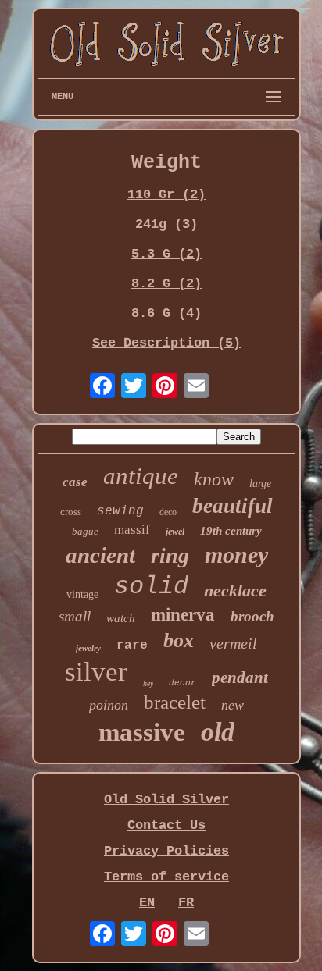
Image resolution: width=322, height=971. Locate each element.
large (260, 483)
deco (168, 512)
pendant (240, 677)
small (75, 616)
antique (140, 475)
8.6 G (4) (166, 313)
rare (132, 645)
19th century (231, 531)
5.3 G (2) (166, 254)
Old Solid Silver (166, 799)
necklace (235, 590)
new (232, 705)
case (75, 482)
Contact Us (166, 825)
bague (85, 531)
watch (120, 618)
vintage (82, 594)
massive (141, 732)
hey (148, 683)
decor (182, 683)
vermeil (233, 643)
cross (70, 512)
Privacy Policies (166, 851)
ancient (100, 554)
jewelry (88, 648)
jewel (175, 531)
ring (170, 555)
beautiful (232, 506)
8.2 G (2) (166, 283)
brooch (252, 616)
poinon (108, 705)
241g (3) (166, 224)
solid (151, 586)
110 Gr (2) (166, 194)
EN (147, 902)
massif (132, 529)
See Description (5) (166, 343)
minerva (183, 614)
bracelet (175, 702)
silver (96, 671)
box (178, 640)
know (214, 479)
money (236, 554)
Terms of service (166, 877)
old (217, 731)
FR (186, 902)
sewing (120, 511)
